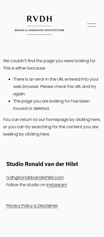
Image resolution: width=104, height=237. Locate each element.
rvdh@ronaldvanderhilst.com (35, 177)
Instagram (57, 185)
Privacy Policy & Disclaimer (32, 206)
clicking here (87, 119)
